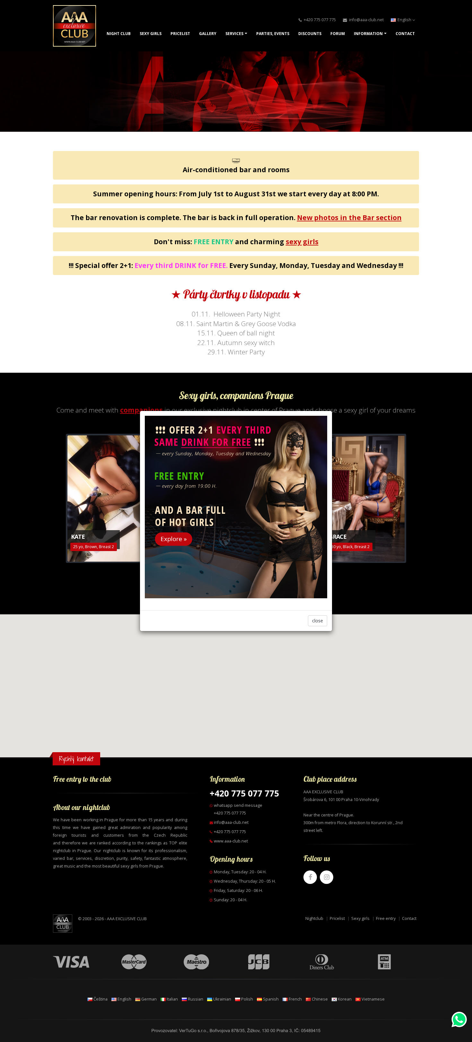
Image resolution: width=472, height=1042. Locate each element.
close (317, 621)
